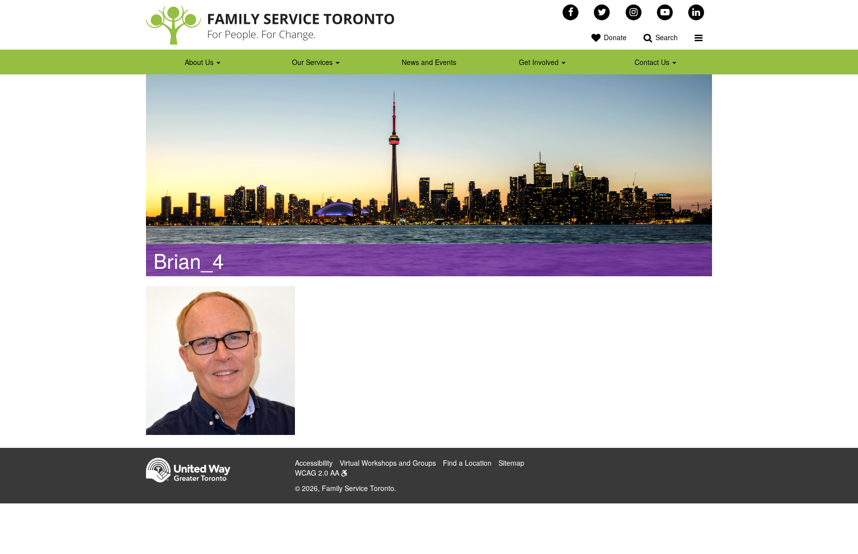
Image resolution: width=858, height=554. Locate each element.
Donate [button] (614, 37)
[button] (698, 37)
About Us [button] (200, 62)
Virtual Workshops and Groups (388, 463)
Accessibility (314, 463)
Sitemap (511, 463)
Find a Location (467, 463)
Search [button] (665, 37)
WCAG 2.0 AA (318, 473)
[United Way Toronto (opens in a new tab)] (191, 472)
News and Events (429, 62)
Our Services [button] (313, 62)
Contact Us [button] (653, 62)
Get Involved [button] (540, 62)
